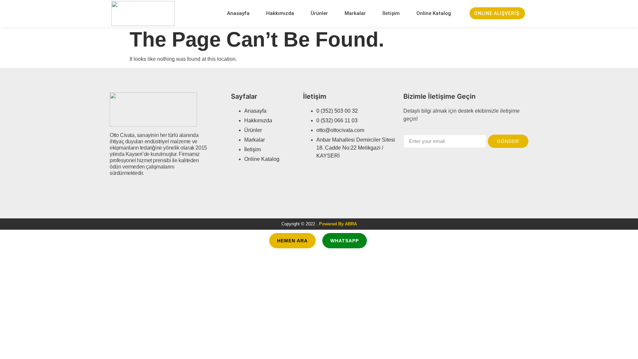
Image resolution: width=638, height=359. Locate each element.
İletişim (391, 13)
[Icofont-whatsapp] (160, 191)
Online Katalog (433, 13)
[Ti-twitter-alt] (125, 191)
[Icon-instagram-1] (137, 191)
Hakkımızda (280, 13)
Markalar (355, 13)
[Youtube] (149, 191)
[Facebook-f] (113, 191)
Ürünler (319, 13)
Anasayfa (238, 13)
